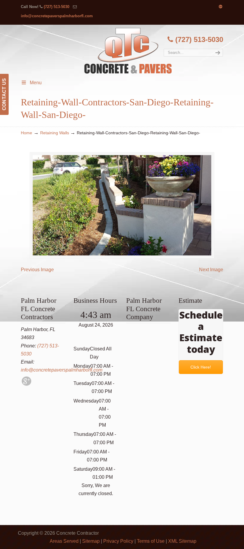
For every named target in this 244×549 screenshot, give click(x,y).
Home (26, 132)
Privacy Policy (118, 541)
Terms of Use (151, 541)
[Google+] (220, 6)
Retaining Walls (54, 132)
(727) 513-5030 (56, 6)
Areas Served (64, 541)
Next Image (211, 269)
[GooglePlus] (26, 384)
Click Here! (201, 367)
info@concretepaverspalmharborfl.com (57, 16)
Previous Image (37, 269)
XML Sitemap (182, 541)
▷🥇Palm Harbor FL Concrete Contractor (128, 50)
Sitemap (91, 541)
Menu (36, 82)
